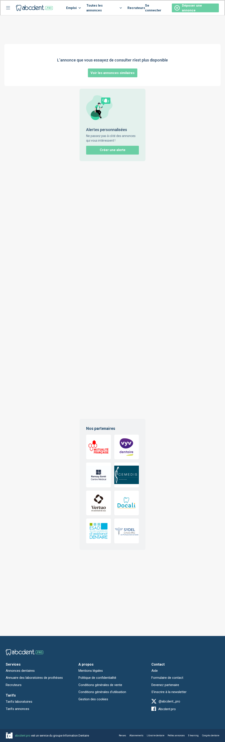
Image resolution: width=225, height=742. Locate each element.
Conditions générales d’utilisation (102, 692)
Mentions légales (90, 671)
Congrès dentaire (210, 735)
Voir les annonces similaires (112, 73)
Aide (154, 671)
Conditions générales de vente (100, 685)
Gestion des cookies (93, 699)
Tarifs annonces (17, 709)
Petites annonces (176, 735)
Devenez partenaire (165, 685)
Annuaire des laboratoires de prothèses (34, 678)
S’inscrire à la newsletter (169, 692)
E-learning (193, 735)
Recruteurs (136, 8)
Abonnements (136, 735)
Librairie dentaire (155, 735)
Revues (122, 735)
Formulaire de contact (167, 678)
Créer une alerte (112, 150)
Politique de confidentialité (97, 678)
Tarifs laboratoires (19, 702)
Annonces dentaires (20, 671)
